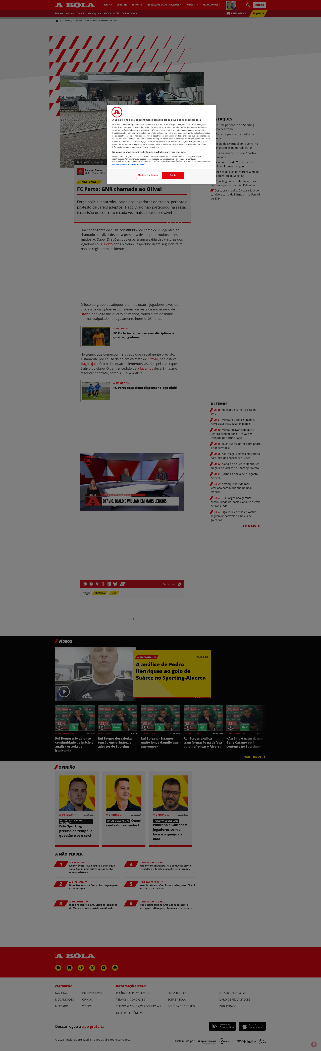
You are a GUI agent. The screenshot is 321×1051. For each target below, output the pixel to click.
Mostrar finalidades (148, 175)
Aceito (173, 175)
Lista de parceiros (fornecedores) (128, 164)
